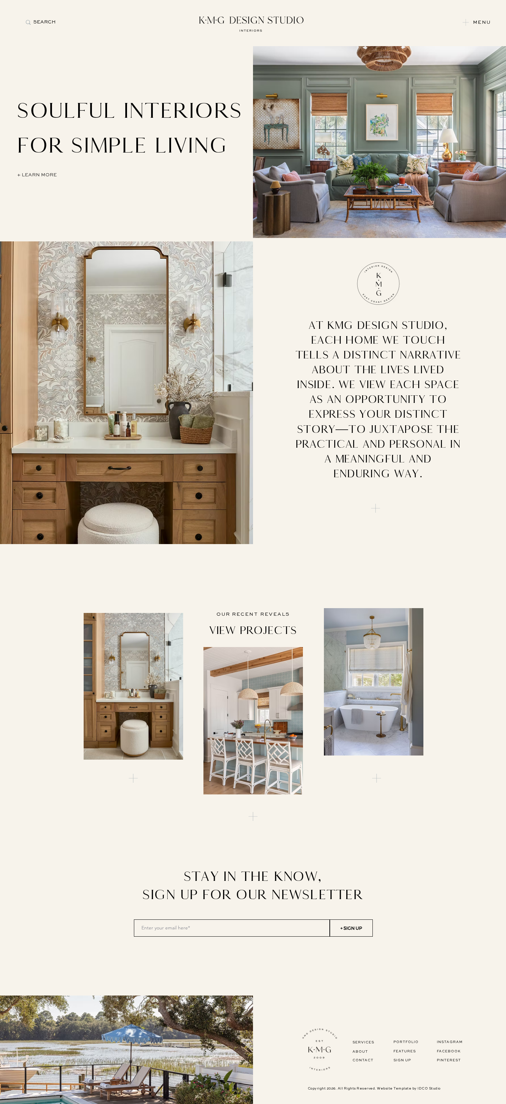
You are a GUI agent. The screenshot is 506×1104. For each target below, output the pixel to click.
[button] (466, 22)
